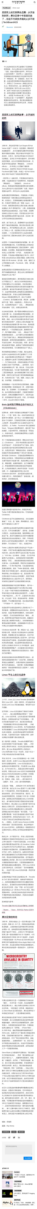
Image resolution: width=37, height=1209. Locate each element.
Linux (13, 1132)
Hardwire (16, 1172)
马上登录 (28, 1158)
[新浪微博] (9, 1137)
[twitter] (14, 1137)
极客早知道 (17, 1200)
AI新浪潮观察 (17, 1181)
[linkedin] (19, 1137)
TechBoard (6, 8)
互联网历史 (6, 1132)
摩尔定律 (21, 1132)
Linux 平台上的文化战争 (14, 675)
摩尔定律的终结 (9, 917)
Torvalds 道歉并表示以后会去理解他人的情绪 (18, 906)
